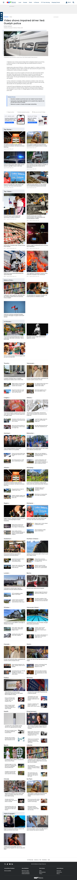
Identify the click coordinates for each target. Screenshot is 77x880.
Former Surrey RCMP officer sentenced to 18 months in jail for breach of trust (37, 379)
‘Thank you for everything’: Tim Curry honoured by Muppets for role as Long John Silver (14, 848)
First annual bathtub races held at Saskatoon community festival (12, 554)
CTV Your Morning (45, 2)
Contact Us (36, 859)
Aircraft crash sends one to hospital (35, 588)
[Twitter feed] (5, 864)
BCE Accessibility (7, 870)
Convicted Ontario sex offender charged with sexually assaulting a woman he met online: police (18, 672)
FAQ (40, 859)
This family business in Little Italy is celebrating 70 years (18, 460)
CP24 (40, 870)
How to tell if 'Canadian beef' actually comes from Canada (14, 246)
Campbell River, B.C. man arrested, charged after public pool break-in (37, 623)
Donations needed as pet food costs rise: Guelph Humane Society (26, 99)
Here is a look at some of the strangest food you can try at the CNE (14, 356)
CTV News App (30, 859)
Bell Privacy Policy (25, 870)
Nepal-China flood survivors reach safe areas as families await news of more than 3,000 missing (14, 795)
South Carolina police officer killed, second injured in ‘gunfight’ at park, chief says (14, 165)
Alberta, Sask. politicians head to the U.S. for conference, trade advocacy (18, 566)
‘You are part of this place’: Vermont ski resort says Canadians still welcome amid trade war (37, 414)
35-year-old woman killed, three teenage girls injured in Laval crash (18, 454)
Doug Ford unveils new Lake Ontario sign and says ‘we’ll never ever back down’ (13, 185)
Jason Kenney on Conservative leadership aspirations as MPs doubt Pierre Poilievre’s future (14, 693)
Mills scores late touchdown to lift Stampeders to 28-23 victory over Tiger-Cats (18, 426)
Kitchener (6, 16)
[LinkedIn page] (12, 864)
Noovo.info (59, 870)
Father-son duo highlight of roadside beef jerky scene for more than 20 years (41, 454)
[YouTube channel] (10, 864)
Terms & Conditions (25, 872)
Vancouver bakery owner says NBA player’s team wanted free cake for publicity (37, 829)
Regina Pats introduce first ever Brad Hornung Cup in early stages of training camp (18, 525)
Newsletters (44, 859)
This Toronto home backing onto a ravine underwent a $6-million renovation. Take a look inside (14, 338)
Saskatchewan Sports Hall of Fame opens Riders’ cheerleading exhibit (18, 560)
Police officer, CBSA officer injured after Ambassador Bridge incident (17, 628)
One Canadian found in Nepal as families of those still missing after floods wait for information (37, 166)
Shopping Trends (56, 2)
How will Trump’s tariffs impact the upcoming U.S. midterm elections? (12, 216)
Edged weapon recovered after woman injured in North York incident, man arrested (18, 384)
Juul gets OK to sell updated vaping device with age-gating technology (13, 726)
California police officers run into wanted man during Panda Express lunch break (36, 185)
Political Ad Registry (26, 873)
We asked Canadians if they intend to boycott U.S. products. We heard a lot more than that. (14, 146)
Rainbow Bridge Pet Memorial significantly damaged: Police (41, 593)
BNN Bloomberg (42, 872)
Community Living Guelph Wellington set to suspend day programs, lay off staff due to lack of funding (27, 101)
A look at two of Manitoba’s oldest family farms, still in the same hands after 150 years (37, 483)
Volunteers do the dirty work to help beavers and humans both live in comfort (18, 420)
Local (19, 2)
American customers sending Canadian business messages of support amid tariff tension (14, 315)
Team (49, 859)
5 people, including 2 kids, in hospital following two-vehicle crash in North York (13, 379)
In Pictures (36, 2)
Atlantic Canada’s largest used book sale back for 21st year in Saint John (18, 496)
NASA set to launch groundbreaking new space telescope (13, 274)
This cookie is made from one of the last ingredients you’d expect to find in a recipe (37, 145)
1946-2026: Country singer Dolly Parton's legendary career (36, 337)
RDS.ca (58, 873)
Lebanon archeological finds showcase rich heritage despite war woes (41, 665)
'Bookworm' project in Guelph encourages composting (23, 104)
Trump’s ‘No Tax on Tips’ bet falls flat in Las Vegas (37, 660)
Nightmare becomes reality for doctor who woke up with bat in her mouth (14, 829)
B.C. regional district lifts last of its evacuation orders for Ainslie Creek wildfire (41, 384)
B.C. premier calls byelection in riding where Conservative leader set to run (41, 636)
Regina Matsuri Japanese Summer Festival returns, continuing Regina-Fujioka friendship (14, 519)
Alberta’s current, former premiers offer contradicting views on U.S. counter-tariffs (41, 566)
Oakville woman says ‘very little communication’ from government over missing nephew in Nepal (36, 217)
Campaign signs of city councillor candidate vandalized (39, 488)
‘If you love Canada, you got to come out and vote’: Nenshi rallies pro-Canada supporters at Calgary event (14, 414)
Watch (30, 2)
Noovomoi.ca (59, 872)
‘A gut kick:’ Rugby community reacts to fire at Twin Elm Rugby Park (41, 420)
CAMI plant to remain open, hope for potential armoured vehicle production (13, 589)
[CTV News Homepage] (11, 2)
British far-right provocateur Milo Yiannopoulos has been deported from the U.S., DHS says (41, 672)
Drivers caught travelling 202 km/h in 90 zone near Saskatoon (37, 246)
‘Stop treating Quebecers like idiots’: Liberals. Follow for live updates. (12, 449)
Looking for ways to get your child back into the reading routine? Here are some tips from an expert (14, 296)
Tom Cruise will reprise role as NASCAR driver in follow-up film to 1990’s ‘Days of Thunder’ (37, 727)
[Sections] (3, 2)
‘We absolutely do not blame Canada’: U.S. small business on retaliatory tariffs (37, 296)
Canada (25, 2)
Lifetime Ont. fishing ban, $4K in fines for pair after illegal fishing (37, 554)
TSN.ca (40, 873)
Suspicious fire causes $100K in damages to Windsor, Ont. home (14, 623)
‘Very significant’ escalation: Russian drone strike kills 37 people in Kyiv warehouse (37, 274)
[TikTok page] (7, 864)
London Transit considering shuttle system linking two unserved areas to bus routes (18, 600)
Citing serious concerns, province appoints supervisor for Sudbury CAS (41, 560)
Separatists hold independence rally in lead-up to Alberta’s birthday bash (37, 449)
